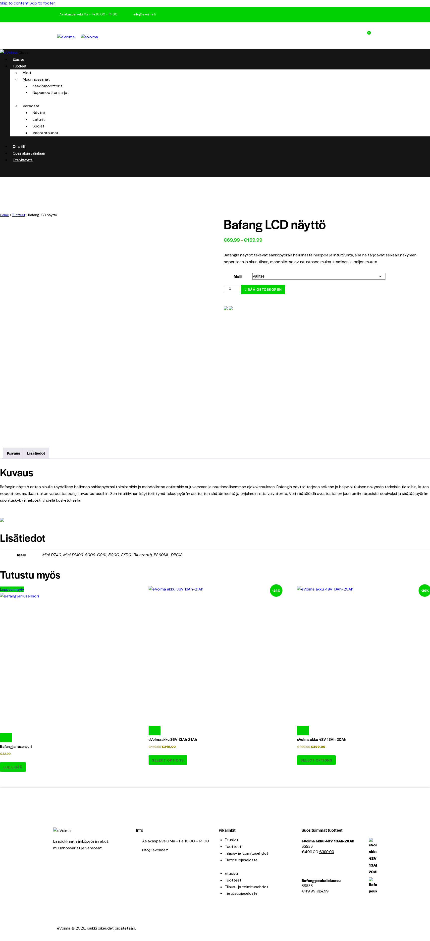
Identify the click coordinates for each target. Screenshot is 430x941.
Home (4, 215)
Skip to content (14, 3)
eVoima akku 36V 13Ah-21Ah (173, 739)
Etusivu (231, 839)
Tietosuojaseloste (241, 860)
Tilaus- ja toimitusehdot (246, 853)
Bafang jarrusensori (16, 746)
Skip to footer (42, 3)
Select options (168, 760)
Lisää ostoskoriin (263, 289)
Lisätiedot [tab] (36, 453)
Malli (238, 276)
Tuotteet (18, 215)
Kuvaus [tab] (13, 453)
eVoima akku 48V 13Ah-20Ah (321, 739)
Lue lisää (12, 767)
